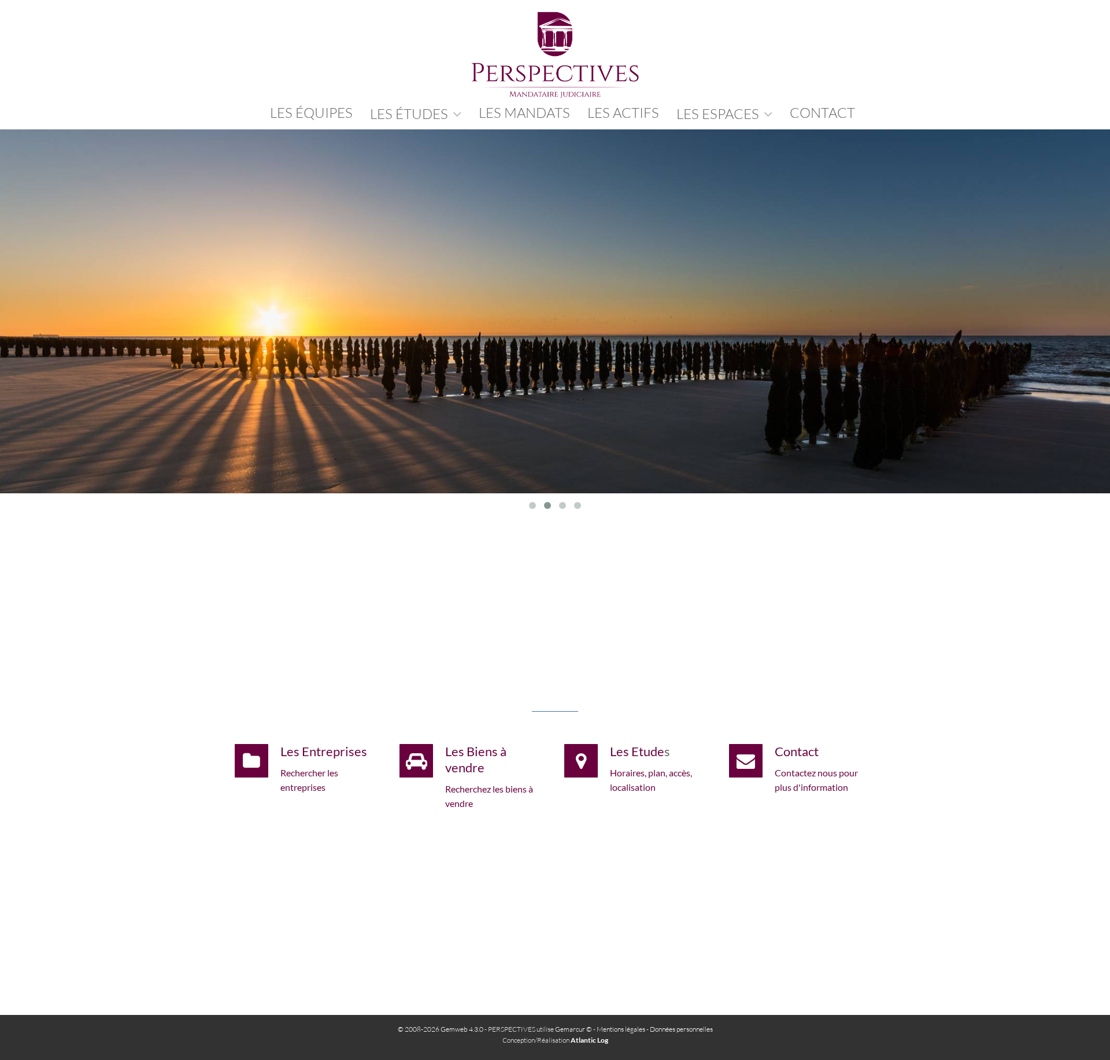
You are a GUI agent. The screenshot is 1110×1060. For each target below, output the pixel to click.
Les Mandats (524, 112)
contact (822, 112)
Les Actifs (623, 112)
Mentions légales (621, 1029)
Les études (410, 113)
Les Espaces (719, 113)
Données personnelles (681, 1029)
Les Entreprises (323, 751)
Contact (797, 751)
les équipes (311, 112)
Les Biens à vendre (475, 759)
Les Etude (637, 751)
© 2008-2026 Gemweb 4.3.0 (440, 1029)
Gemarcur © (573, 1029)
